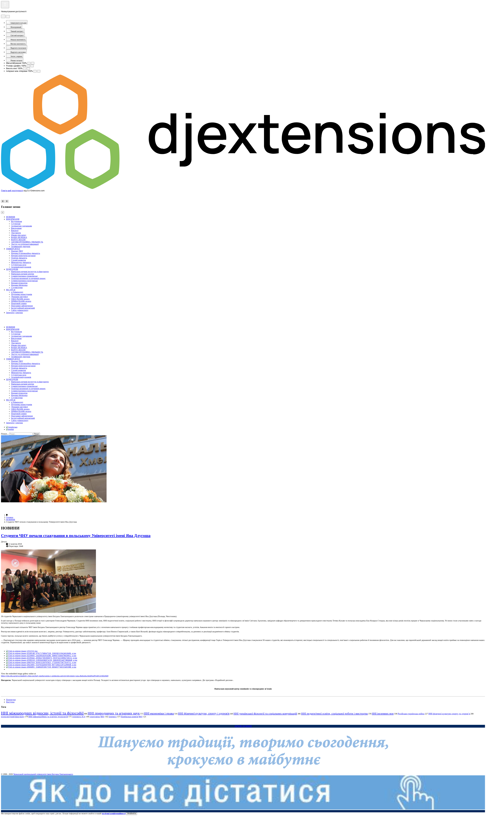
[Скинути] (3, 16)
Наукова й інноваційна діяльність (25, 253)
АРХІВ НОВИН (243, 726)
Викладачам (16, 228)
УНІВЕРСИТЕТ (13, 249)
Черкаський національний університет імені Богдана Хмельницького (43, 774)
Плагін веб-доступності (12, 190)
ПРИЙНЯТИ (131, 814)
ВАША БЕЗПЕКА (19, 237)
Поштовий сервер (19, 303)
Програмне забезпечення (22, 306)
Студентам (15, 224)
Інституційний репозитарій (23, 308)
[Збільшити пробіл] (38, 71)
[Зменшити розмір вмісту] (29, 63)
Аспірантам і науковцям (21, 226)
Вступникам (16, 221)
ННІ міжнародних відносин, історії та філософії (42, 713)
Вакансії (14, 230)
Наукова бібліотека (19, 285)
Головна (9, 517)
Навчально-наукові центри (22, 274)
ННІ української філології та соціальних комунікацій (265, 713)
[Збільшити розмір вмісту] (32, 63)
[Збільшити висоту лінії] (28, 68)
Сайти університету (19, 310)
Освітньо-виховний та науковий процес (28, 278)
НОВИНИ (10, 217)
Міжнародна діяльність (21, 262)
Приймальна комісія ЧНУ (132, 717)
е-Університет (17, 292)
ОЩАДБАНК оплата (20, 299)
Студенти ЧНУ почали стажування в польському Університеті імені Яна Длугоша (75, 535)
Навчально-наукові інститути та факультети (30, 271)
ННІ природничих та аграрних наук (114, 713)
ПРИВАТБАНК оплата (21, 301)
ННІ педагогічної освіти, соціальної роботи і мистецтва (334, 713)
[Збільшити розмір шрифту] (32, 66)
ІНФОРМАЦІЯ (12, 219)
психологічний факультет (12, 716)
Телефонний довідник (20, 246)
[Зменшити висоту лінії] (24, 68)
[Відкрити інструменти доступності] (5, 4)
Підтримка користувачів (21, 294)
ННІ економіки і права (159, 713)
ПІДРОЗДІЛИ (12, 269)
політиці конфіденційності (114, 813)
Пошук (36, 434)
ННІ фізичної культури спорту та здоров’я (449, 713)
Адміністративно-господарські (24, 281)
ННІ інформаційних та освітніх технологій (48, 716)
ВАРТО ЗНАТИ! (18, 240)
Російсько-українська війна (411, 713)
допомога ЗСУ (79, 716)
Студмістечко (17, 287)
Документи (16, 233)
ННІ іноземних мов (383, 713)
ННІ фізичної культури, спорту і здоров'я (203, 713)
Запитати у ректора (14, 313)
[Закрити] (8, 16)
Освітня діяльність (19, 258)
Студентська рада (18, 265)
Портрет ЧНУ (17, 251)
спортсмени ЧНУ (97, 716)
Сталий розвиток (18, 260)
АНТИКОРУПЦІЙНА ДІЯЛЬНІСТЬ (27, 242)
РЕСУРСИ (10, 290)
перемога (113, 716)
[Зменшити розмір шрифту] (28, 66)
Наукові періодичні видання (23, 256)
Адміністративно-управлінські (24, 276)
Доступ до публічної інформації (25, 244)
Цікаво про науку (18, 235)
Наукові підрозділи (19, 283)
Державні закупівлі (19, 297)
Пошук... (5, 434)
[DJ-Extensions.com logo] (243, 188)
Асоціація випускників (21, 267)
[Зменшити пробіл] (35, 71)
